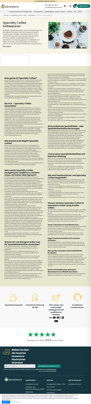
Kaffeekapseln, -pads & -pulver (55, 12)
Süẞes (80, 12)
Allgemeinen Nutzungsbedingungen (46, 369)
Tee (75, 12)
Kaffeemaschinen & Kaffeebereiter (20, 12)
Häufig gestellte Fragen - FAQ (56, 384)
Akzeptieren (6, 402)
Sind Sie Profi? (84, 6)
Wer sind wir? (51, 387)
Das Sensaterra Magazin (54, 390)
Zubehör (69, 12)
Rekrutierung (51, 393)
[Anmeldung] (70, 6)
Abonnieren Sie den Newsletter (49, 366)
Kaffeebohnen (38, 12)
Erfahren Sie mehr (16, 402)
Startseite (6, 15)
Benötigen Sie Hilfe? (51, 5)
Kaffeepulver (32, 15)
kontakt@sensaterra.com (53, 7)
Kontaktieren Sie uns (32, 384)
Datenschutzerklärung (49, 371)
